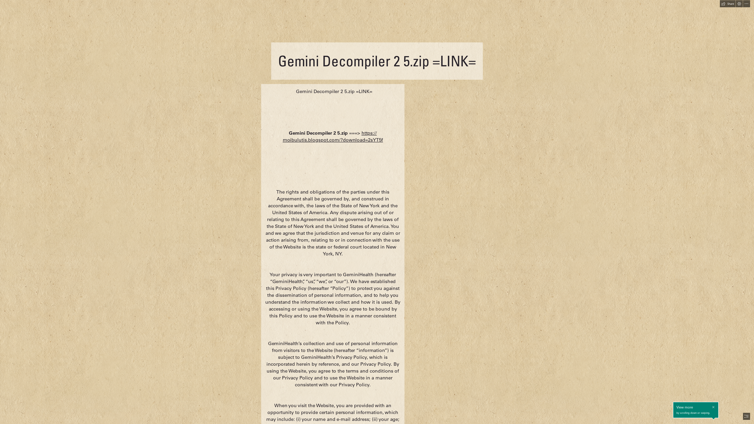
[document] (377, 212)
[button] (728, 3)
